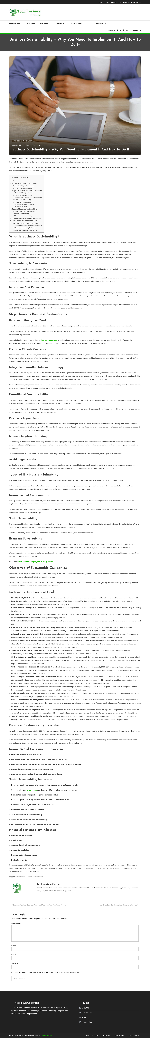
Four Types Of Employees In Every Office (35, 562)
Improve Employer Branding (24, 204)
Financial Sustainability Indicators (26, 230)
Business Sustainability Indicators (25, 223)
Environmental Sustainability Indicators (28, 226)
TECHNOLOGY (14, 24)
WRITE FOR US (124, 2)
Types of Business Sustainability (24, 209)
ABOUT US (114, 2)
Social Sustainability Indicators (25, 228)
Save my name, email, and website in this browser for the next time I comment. (47, 972)
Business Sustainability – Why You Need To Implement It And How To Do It (70, 149)
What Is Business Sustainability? (24, 184)
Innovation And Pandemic (23, 188)
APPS (89, 24)
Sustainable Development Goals (24, 221)
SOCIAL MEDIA (77, 24)
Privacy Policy (87, 1022)
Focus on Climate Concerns (24, 195)
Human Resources (49, 340)
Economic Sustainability (23, 216)
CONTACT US (136, 2)
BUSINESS (31, 24)
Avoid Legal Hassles (21, 207)
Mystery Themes (46, 1035)
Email (14, 954)
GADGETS (44, 24)
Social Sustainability (22, 214)
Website (14, 963)
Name (14, 945)
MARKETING (59, 24)
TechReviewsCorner (33, 145)
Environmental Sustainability (24, 211)
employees (32, 790)
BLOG (107, 2)
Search (136, 30)
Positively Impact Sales (23, 202)
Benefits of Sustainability (21, 200)
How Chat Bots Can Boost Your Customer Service (118, 905)
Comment (16, 923)
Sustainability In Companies (24, 186)
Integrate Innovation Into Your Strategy (28, 197)
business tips (38, 877)
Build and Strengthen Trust (24, 193)
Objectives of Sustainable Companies (26, 218)
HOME (101, 2)
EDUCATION (101, 24)
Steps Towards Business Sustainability (27, 191)
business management (23, 877)
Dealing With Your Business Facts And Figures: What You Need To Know (40, 905)
